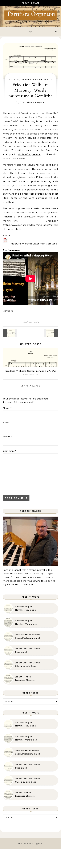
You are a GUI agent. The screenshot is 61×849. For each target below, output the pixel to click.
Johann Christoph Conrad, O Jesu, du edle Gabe (27, 664)
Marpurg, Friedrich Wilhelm (25, 80)
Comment (9, 451)
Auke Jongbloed (38, 102)
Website (7, 436)
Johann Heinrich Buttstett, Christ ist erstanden (24, 678)
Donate (35, 3)
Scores (48, 80)
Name (7, 408)
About (25, 3)
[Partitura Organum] (30, 15)
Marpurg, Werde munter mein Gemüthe (34, 243)
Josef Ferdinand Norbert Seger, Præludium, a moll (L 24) (27, 636)
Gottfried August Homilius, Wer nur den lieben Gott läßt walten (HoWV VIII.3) (26, 622)
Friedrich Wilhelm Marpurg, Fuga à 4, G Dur (31, 370)
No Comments (31, 322)
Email (7, 422)
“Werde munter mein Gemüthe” (39, 113)
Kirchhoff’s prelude (29, 154)
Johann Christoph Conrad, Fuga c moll (27, 650)
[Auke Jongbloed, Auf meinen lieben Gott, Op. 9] (9, 333)
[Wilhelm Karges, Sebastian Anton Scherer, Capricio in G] (51, 333)
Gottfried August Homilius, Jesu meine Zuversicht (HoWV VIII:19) (27, 608)
